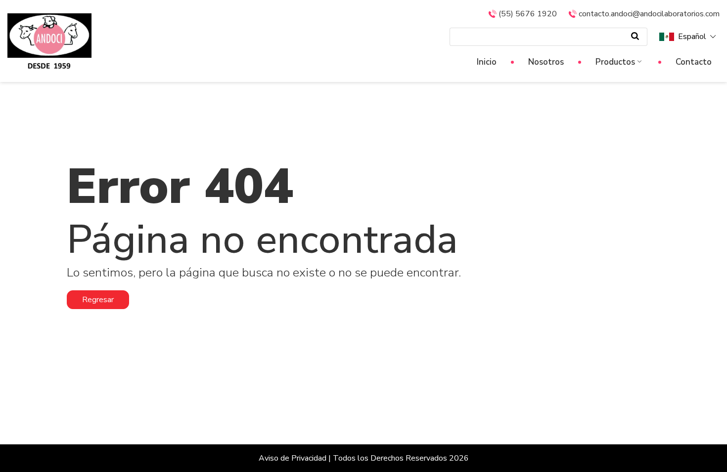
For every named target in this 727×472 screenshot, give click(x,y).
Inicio (487, 62)
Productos (615, 62)
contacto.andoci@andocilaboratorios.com (649, 13)
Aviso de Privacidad (292, 458)
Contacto (694, 62)
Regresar (98, 299)
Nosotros (546, 62)
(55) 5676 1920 (528, 13)
